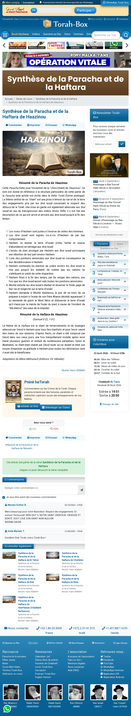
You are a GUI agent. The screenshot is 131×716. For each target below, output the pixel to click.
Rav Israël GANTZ (98, 705)
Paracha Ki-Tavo (11, 19)
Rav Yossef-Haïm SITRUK (120, 705)
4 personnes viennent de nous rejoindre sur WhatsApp (68, 2)
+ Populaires (101, 244)
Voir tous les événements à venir (109, 235)
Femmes (78, 34)
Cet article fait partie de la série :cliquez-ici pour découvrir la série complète (44, 466)
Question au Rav (52, 34)
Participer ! (85, 10)
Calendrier (110, 19)
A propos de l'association (81, 656)
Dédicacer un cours (12, 674)
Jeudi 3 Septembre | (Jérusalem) (106, 186)
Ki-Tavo (115, 381)
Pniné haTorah (36, 382)
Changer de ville (110, 404)
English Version (43, 677)
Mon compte (12, 2)
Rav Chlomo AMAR (76, 705)
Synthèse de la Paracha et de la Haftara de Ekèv (70, 578)
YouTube (108, 663)
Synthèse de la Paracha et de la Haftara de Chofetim (72, 556)
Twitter (107, 656)
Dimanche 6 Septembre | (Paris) (108, 204)
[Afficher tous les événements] (41, 2)
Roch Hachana (20, 34)
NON (55, 429)
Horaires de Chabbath (46, 663)
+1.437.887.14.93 (116, 628)
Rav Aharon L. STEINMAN (11, 705)
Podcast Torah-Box (45, 674)
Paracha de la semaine (14, 656)
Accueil (9, 99)
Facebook (108, 660)
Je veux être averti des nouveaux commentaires (31, 497)
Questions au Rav (109, 248)
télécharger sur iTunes (57, 407)
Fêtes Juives (8, 660)
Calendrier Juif (42, 656)
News (5, 663)
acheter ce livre (29, 406)
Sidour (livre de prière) (46, 660)
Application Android (113, 677)
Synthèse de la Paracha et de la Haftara (56, 99)
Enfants (91, 34)
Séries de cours (24, 99)
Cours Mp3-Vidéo (11, 667)
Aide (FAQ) (73, 670)
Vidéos (36, 34)
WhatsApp (108, 667)
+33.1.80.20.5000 (51, 628)
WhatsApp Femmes (113, 670)
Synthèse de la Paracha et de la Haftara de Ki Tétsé (28, 556)
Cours (120, 244)
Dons (67, 34)
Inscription (29, 2)
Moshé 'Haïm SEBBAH (73, 370)
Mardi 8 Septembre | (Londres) (108, 221)
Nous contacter (18, 628)
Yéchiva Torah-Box (12, 670)
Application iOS (111, 674)
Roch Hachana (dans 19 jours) (34, 19)
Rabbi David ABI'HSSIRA (54, 705)
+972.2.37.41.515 (84, 628)
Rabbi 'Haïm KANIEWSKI (33, 705)
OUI (34, 429)
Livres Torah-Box (44, 667)
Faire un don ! (75, 660)
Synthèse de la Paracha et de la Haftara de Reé (26, 578)
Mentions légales (76, 663)
